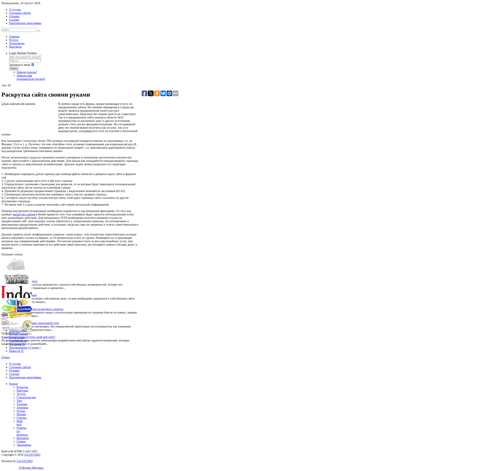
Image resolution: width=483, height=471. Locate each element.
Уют (19, 400)
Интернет (23, 438)
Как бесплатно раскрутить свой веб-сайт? (28, 337)
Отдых (21, 411)
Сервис (21, 441)
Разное (13, 383)
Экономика (24, 444)
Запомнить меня (19, 64)
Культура (22, 387)
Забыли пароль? (27, 72)
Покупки (22, 390)
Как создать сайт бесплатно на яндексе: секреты (32, 309)
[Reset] (38, 30)
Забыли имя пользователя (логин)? (31, 77)
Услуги (21, 394)
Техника (22, 404)
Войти (14, 68)
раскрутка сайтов (24, 214)
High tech (20, 423)
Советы (21, 417)
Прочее (21, 414)
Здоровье (22, 407)
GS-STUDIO (32, 454)
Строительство (26, 397)
